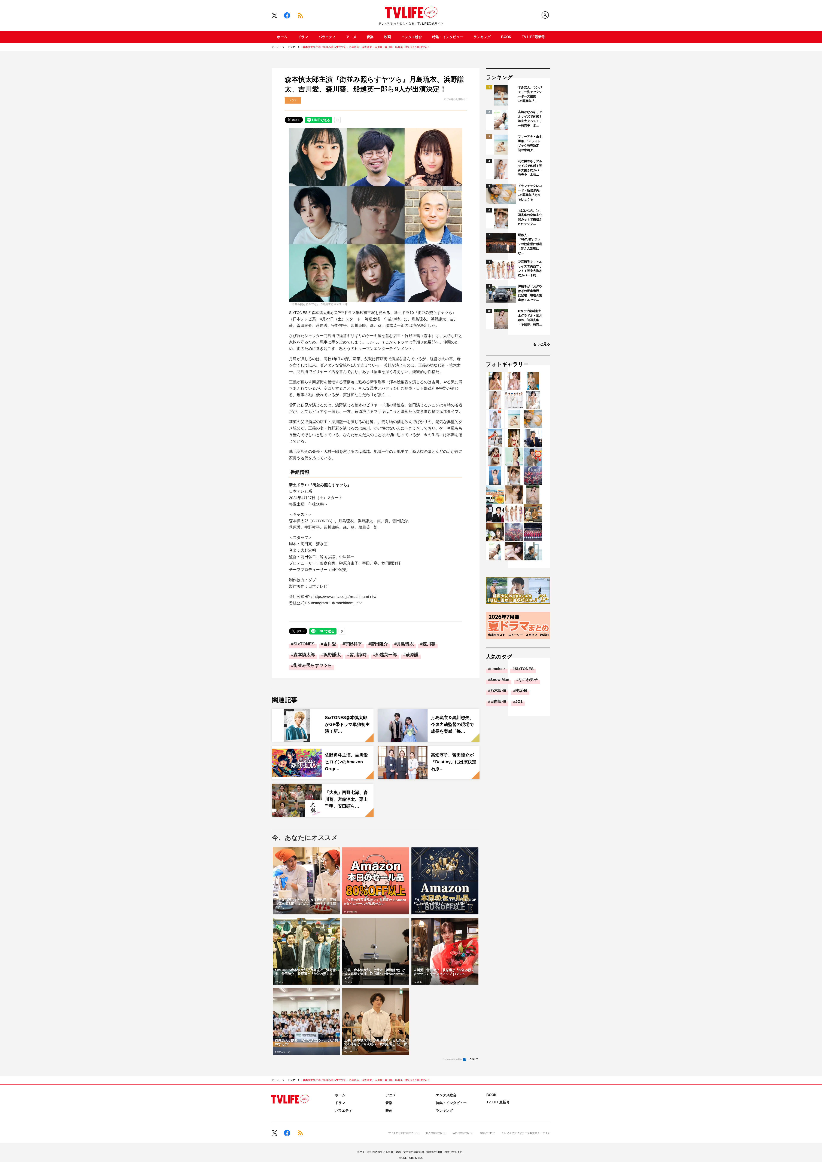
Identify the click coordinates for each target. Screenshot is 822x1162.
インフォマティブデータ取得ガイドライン (525, 1132)
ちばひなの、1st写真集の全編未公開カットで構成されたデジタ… (530, 217)
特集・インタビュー (447, 37)
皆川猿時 (358, 654)
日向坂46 (498, 701)
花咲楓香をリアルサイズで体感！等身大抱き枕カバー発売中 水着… (530, 167)
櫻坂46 (521, 690)
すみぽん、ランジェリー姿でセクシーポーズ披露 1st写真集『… (530, 94)
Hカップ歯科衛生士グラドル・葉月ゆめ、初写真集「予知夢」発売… (530, 317)
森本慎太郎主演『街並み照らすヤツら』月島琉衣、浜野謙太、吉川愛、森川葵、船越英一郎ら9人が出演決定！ (366, 47)
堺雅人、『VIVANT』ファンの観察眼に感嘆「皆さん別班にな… (530, 244)
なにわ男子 (528, 680)
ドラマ (303, 37)
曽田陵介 (379, 644)
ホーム (282, 37)
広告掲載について (463, 1132)
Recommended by (453, 1059)
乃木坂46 (498, 690)
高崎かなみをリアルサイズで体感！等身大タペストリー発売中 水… (530, 118)
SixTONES (303, 644)
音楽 (370, 37)
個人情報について (436, 1132)
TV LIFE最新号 (533, 37)
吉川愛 (329, 644)
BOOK (506, 37)
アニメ (351, 37)
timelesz (497, 669)
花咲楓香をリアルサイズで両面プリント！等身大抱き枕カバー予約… (530, 268)
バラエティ (327, 37)
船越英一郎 (386, 654)
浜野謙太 (332, 654)
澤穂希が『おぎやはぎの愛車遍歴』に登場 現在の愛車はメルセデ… (530, 293)
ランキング (482, 37)
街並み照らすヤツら (312, 665)
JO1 (519, 701)
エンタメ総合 (411, 37)
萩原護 (412, 654)
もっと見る (541, 344)
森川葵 (429, 644)
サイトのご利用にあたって (403, 1132)
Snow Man (499, 680)
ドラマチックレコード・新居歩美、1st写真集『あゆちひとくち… (530, 192)
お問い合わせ (487, 1132)
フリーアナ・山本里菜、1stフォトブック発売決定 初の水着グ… (530, 143)
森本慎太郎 (304, 654)
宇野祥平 (353, 644)
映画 (387, 37)
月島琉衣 (405, 644)
